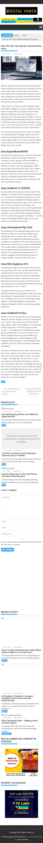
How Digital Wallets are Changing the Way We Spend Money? (33, 391)
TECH (3, 382)
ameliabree (17, 411)
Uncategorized (6, 733)
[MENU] (40, 27)
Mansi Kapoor (18, 54)
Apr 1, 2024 (6, 471)
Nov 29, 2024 (7, 411)
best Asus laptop (14, 317)
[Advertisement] (21, 582)
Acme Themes (22, 839)
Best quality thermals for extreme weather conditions (10, 391)
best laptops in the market (20, 155)
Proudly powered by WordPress (13, 837)
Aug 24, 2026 (7, 693)
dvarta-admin (18, 647)
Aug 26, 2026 (7, 647)
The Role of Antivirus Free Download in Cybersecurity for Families (21, 439)
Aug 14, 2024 (7, 450)
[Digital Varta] (3, 27)
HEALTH (4, 660)
